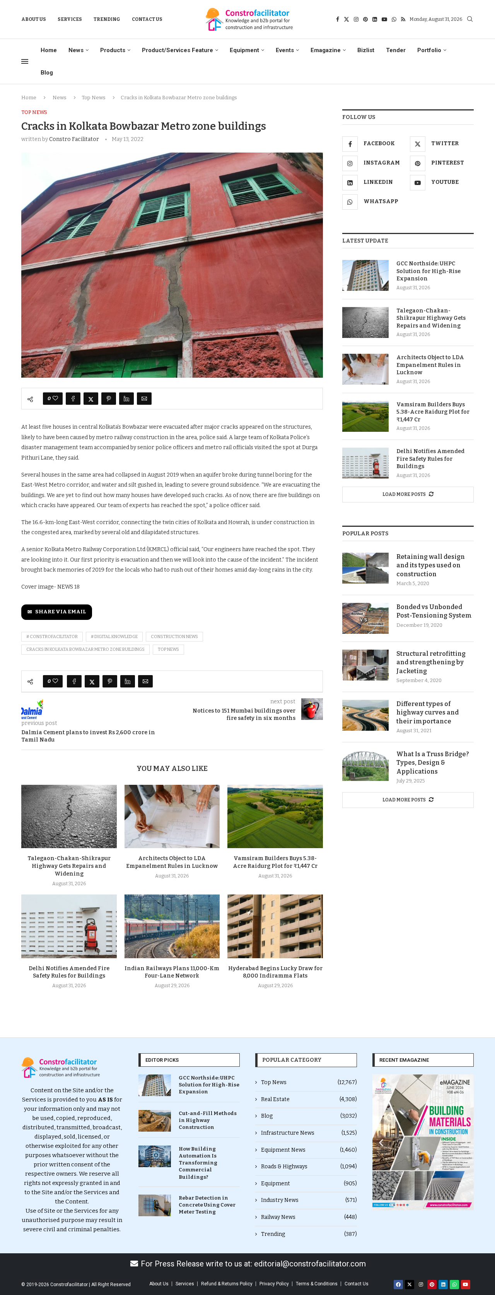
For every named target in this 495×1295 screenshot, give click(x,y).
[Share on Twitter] (91, 398)
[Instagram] (356, 19)
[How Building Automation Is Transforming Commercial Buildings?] (154, 1156)
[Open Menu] (24, 61)
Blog (47, 72)
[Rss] (403, 19)
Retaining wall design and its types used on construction (430, 565)
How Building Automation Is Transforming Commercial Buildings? (198, 1163)
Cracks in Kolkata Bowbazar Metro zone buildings (85, 649)
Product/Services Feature (177, 50)
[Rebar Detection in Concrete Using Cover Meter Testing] (154, 1205)
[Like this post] (55, 398)
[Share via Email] (144, 398)
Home (49, 50)
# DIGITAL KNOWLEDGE (114, 636)
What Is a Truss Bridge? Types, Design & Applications (432, 762)
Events (285, 50)
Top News (94, 97)
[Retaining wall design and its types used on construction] (365, 568)
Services (70, 19)
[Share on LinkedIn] (126, 398)
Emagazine (326, 50)
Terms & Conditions (317, 1284)
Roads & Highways (309, 1166)
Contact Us (147, 19)
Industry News (309, 1200)
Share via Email (60, 612)
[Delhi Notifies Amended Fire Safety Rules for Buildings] (69, 926)
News (76, 50)
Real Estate (309, 1099)
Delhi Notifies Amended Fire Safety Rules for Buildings (430, 459)
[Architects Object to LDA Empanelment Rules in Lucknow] (172, 816)
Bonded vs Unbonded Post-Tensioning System (434, 611)
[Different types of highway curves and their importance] (365, 715)
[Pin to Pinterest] (108, 398)
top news (168, 649)
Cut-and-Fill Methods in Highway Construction (208, 1120)
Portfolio (429, 50)
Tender (396, 50)
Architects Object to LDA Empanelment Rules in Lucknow (430, 365)
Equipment (244, 50)
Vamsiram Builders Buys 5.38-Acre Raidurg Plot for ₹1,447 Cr (432, 412)
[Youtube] (384, 19)
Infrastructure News (309, 1133)
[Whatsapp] (394, 19)
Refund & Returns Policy (227, 1284)
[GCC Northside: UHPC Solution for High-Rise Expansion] (365, 275)
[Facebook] (338, 19)
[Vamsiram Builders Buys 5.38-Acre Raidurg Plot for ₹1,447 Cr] (275, 816)
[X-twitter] (409, 1284)
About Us (33, 19)
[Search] (470, 19)
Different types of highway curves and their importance (427, 712)
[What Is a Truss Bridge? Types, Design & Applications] (365, 765)
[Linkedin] (374, 19)
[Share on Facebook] (73, 398)
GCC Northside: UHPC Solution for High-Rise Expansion (428, 271)
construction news (174, 636)
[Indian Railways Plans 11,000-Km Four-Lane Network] (172, 926)
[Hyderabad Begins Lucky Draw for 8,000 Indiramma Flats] (275, 926)
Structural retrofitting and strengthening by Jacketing (431, 662)
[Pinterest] (365, 19)
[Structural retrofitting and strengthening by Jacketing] (365, 665)
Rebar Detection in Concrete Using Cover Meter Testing (207, 1205)
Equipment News (309, 1150)
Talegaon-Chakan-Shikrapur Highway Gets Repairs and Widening (69, 866)
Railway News (309, 1217)
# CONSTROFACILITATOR (52, 636)
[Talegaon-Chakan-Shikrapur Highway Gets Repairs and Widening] (69, 816)
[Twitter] (346, 19)
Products (112, 50)
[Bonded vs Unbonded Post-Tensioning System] (365, 618)
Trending (107, 19)
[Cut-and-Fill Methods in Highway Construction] (154, 1121)
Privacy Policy (274, 1284)
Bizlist (365, 50)
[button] (381, 1142)
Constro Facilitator (74, 139)
